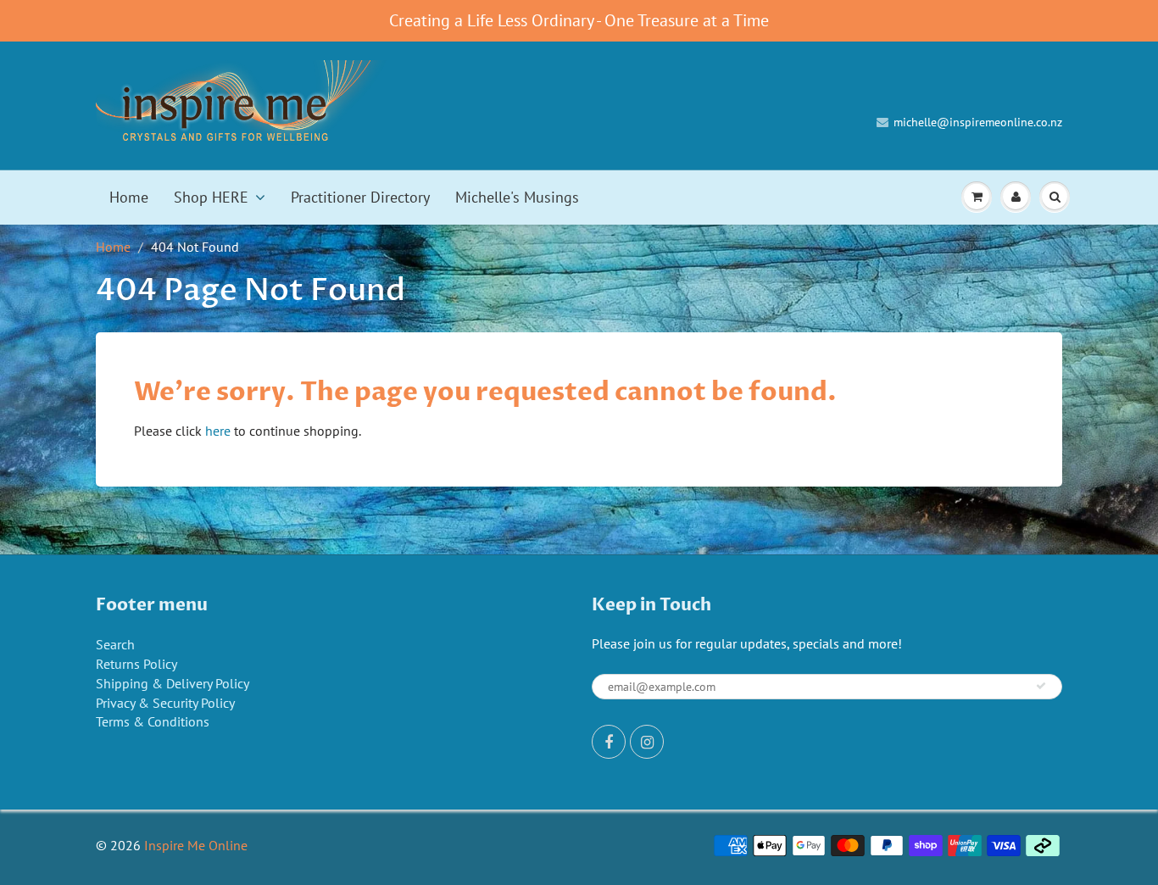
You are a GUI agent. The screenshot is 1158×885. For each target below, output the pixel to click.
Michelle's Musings (517, 197)
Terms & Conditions (152, 721)
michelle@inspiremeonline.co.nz (978, 122)
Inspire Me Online (196, 845)
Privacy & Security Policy (165, 702)
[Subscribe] (1041, 685)
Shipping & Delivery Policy (172, 683)
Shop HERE (211, 197)
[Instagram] (647, 742)
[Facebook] (609, 742)
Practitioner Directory (360, 197)
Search (115, 644)
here (218, 430)
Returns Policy (136, 663)
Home (128, 197)
